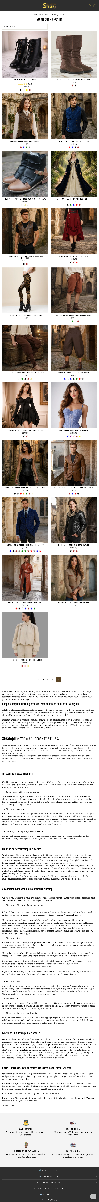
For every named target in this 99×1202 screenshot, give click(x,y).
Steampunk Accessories (49, 1189)
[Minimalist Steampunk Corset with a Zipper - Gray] (18, 494)
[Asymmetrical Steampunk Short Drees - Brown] (27, 436)
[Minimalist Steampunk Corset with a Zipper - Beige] (33, 494)
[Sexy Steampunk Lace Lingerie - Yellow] (80, 436)
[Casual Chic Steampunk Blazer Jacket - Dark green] (22, 551)
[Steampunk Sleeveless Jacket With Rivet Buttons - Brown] (27, 264)
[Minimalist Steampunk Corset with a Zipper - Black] (15, 494)
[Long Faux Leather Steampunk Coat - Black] (19, 609)
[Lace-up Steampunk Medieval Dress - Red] (77, 205)
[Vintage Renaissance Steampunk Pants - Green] (22, 379)
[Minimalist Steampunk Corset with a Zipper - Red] (21, 494)
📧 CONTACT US (48, 1195)
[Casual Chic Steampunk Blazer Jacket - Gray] (34, 551)
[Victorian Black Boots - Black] (21, 90)
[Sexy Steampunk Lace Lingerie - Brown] (77, 436)
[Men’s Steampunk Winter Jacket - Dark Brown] (77, 551)
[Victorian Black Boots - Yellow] (27, 90)
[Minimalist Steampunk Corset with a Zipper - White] (36, 494)
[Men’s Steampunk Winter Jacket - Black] (71, 551)
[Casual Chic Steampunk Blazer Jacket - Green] (25, 551)
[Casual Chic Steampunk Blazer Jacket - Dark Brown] (28, 551)
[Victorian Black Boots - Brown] (30, 90)
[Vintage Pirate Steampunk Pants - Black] (74, 379)
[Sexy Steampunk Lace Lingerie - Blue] (68, 436)
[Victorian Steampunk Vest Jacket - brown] (78, 147)
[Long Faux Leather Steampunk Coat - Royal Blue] (25, 609)
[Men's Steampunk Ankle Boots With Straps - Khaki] (25, 205)
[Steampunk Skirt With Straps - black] (71, 262)
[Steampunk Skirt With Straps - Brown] (74, 262)
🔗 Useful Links (48, 1170)
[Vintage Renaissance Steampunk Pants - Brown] (28, 379)
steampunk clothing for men (39, 756)
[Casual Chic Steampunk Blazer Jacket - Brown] (16, 551)
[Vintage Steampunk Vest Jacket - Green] (27, 147)
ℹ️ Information (48, 1176)
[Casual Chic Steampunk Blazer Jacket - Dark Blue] (10, 551)
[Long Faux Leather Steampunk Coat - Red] (16, 609)
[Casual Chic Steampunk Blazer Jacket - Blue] (37, 551)
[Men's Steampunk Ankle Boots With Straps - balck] (22, 205)
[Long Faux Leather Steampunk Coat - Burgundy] (22, 609)
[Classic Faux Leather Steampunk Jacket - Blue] (72, 494)
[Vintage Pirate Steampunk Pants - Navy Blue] (65, 379)
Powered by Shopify (49, 1200)
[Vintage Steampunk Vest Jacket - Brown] (21, 147)
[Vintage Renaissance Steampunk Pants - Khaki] (31, 379)
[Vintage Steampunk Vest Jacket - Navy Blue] (24, 147)
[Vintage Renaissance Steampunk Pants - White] (19, 379)
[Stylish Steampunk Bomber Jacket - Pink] (25, 666)
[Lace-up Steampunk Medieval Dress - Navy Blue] (74, 205)
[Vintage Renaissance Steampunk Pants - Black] (25, 379)
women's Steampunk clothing (43, 920)
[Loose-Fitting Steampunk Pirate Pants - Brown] (78, 321)
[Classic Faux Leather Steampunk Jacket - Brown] (69, 494)
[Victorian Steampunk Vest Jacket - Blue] (72, 147)
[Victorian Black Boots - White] (24, 90)
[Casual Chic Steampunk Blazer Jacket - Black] (13, 551)
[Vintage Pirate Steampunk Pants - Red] (80, 379)
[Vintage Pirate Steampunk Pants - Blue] (71, 379)
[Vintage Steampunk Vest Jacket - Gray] (30, 147)
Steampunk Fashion (49, 1182)
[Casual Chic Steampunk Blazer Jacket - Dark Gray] (19, 551)
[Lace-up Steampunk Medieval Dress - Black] (68, 205)
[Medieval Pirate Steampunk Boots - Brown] (72, 85)
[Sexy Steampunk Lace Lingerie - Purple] (71, 436)
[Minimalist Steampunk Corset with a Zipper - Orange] (24, 494)
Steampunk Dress (58, 1074)
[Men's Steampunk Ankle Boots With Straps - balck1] (28, 205)
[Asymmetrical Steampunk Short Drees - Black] (24, 436)
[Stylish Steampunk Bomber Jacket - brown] (22, 666)
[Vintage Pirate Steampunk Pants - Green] (77, 379)
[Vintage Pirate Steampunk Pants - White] (68, 379)
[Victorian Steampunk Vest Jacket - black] (75, 147)
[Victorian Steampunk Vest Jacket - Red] (69, 147)
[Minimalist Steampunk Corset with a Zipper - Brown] (30, 494)
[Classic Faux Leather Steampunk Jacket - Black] (78, 494)
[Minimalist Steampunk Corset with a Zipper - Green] (27, 494)
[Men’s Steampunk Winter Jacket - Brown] (74, 551)
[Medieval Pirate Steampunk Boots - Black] (75, 85)
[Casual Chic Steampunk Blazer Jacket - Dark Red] (40, 551)
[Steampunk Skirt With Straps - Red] (77, 262)
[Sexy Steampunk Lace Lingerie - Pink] (74, 436)
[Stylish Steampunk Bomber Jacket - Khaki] (28, 666)
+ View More (8, 1105)
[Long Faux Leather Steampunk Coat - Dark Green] (34, 609)
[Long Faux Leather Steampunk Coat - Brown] (28, 609)
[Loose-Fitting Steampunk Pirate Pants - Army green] (72, 321)
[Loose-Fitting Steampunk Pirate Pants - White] (75, 321)
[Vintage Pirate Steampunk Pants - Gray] (83, 379)
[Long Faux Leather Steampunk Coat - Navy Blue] (31, 609)
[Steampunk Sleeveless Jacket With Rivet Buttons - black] (24, 264)
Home (36, 14)
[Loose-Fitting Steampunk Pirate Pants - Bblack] (69, 321)
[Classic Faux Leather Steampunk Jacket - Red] (75, 494)
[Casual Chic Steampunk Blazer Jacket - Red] (31, 551)
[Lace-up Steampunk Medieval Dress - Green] (71, 205)
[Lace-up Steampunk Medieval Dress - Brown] (80, 205)
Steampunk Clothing (49, 14)
